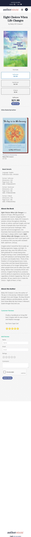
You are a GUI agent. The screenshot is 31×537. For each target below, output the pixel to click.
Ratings (4, 353)
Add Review (5, 337)
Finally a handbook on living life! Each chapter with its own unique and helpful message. (17, 317)
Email (4, 346)
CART (18, 4)
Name (4, 340)
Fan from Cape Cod (12, 323)
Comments (5, 361)
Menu (27, 9)
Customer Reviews (7, 311)
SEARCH (11, 4)
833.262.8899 (16, 2)
